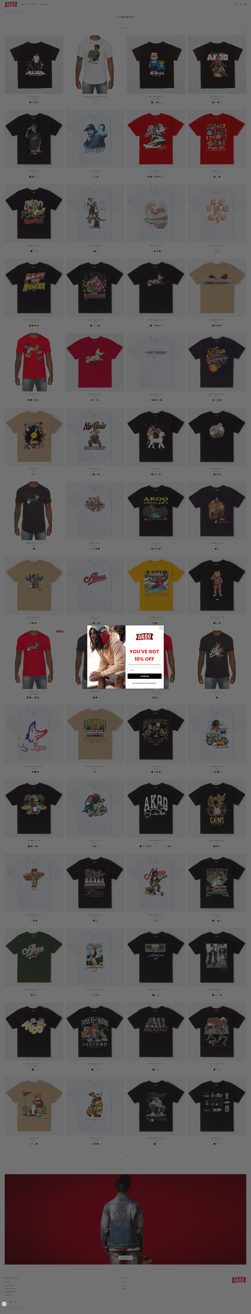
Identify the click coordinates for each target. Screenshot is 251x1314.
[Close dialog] (161, 628)
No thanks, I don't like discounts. (145, 683)
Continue (144, 676)
